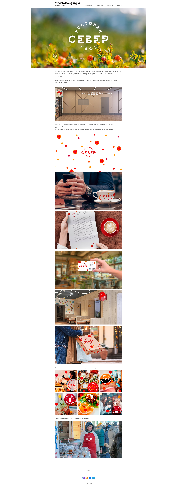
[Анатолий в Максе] (83, 478)
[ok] (86, 478)
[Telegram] (93, 478)
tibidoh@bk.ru (90, 484)
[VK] (90, 478)
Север (64, 71)
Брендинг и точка (60, 5)
